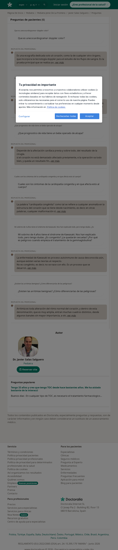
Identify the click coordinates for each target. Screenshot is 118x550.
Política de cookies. (56, 107)
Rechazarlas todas (66, 116)
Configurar (24, 116)
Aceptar (89, 116)
